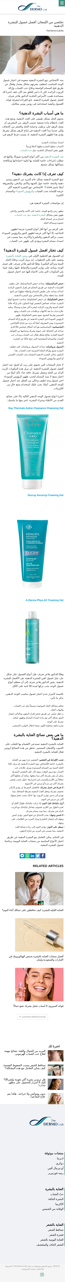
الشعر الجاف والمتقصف (49, 1244)
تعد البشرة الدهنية (53, 156)
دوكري (59, 1163)
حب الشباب (26, 150)
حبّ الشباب (56, 1194)
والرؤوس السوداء (24, 191)
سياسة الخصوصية (28, 1269)
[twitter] (37, 855)
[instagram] (31, 1276)
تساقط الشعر (55, 1229)
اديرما (60, 1158)
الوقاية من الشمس (52, 1208)
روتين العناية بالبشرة (17, 255)
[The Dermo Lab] (32, 7)
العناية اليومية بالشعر (51, 1239)
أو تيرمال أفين (55, 1168)
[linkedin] (32, 855)
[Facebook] (55, 1281)
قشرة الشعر (56, 1234)
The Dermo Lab (53, 30)
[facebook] (42, 855)
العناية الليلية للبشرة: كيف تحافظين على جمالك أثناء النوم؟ (32, 910)
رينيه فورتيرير (55, 1173)
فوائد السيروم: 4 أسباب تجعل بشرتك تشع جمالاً (38, 1005)
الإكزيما (59, 1204)
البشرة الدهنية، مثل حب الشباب (30, 215)
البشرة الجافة (55, 1199)
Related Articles (48, 866)
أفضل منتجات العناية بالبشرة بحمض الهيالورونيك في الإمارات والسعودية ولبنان (36, 958)
